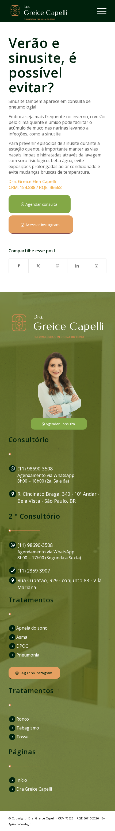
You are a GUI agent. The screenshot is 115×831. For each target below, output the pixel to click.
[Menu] (99, 11)
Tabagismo (27, 728)
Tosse (22, 737)
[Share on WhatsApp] (57, 266)
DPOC (22, 646)
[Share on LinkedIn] (77, 266)
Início (21, 780)
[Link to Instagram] (96, 266)
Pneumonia (27, 655)
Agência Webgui (20, 824)
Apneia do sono (32, 628)
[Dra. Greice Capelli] (48, 11)
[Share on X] (38, 266)
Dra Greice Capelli (34, 789)
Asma (21, 637)
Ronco (22, 719)
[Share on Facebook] (18, 266)
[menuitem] (99, 11)
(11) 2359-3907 (33, 570)
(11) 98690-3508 (35, 468)
